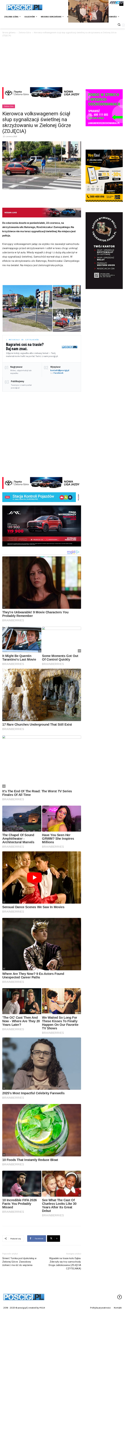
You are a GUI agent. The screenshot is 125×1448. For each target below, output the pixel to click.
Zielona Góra (25, 32)
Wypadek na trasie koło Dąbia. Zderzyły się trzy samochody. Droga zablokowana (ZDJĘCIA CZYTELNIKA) (65, 1330)
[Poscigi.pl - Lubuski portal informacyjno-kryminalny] (24, 7)
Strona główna (8, 32)
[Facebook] (119, 1363)
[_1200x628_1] (41, 525)
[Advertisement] (62, 61)
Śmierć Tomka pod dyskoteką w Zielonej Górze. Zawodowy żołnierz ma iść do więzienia (19, 1328)
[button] (27, 308)
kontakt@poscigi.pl (59, 370)
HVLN (42, 1374)
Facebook (58, 373)
